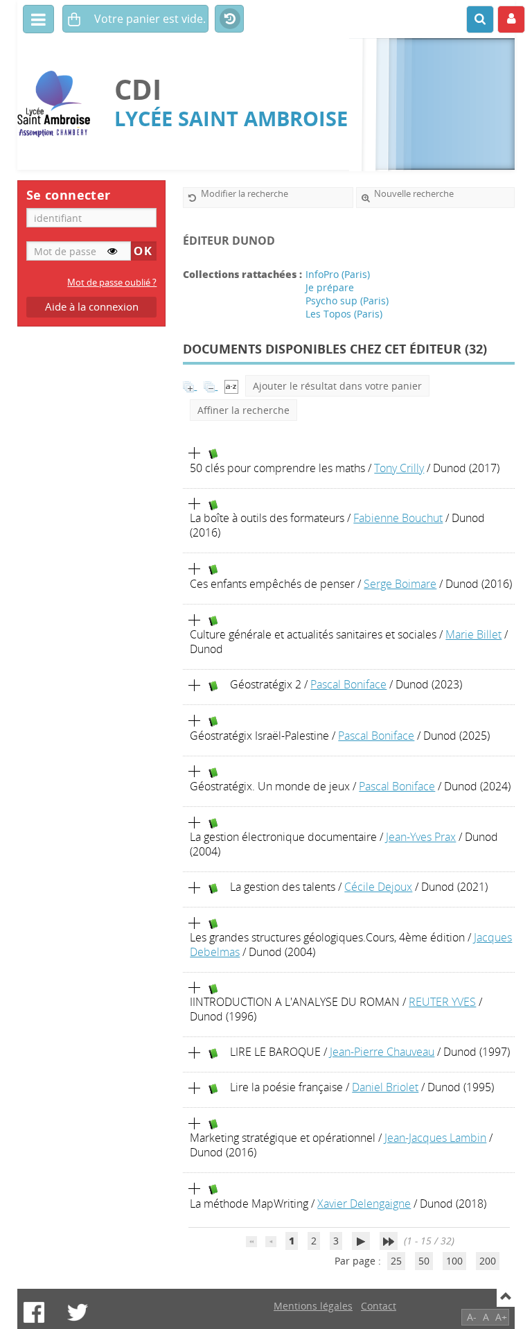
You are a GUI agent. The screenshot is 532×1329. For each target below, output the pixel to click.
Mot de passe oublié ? (112, 282)
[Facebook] (34, 1312)
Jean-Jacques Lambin (435, 1137)
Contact (378, 1305)
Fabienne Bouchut (398, 517)
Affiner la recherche (243, 410)
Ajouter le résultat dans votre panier (337, 385)
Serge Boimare (400, 583)
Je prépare (329, 287)
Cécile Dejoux (378, 886)
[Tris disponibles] (231, 385)
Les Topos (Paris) (343, 313)
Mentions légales (313, 1305)
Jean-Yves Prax (421, 836)
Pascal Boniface (348, 684)
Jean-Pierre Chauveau (382, 1051)
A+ (501, 1316)
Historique (229, 19)
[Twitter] (77, 1312)
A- (472, 1316)
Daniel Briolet (385, 1087)
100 (454, 1260)
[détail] (195, 453)
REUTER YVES (442, 1001)
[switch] (112, 251)
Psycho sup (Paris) (347, 300)
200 (487, 1260)
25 (396, 1260)
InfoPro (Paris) (337, 274)
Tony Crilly (399, 468)
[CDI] (58, 104)
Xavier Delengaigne (364, 1203)
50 (423, 1260)
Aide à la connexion (92, 306)
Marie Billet (473, 634)
